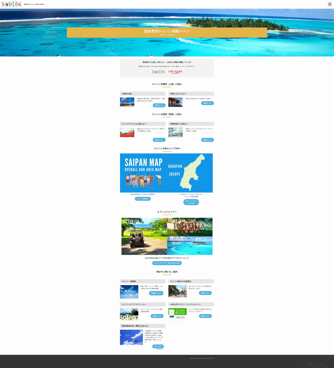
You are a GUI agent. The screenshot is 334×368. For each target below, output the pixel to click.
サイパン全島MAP (143, 199)
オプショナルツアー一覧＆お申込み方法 (167, 263)
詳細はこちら (159, 105)
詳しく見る (158, 346)
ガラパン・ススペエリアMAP (191, 202)
